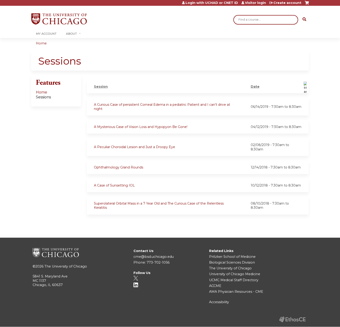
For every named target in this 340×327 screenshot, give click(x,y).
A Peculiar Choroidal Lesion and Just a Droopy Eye (134, 147)
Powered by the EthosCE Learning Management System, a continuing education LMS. (292, 319)
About (71, 33)
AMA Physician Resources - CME (236, 292)
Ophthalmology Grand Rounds (118, 167)
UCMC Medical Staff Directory (233, 280)
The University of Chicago (65, 266)
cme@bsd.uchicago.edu (153, 257)
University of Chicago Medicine (234, 274)
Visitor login (255, 2)
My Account (46, 33)
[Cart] (307, 4)
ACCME (215, 286)
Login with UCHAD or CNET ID (211, 2)
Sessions (43, 97)
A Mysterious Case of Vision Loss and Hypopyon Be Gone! (140, 127)
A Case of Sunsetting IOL (114, 185)
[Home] (59, 18)
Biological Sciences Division (232, 262)
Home (41, 43)
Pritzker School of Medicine (232, 257)
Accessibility (219, 302)
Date (255, 86)
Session (101, 86)
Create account (287, 2)
